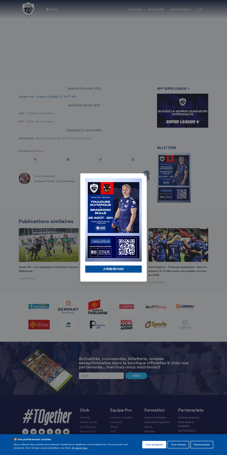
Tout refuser (178, 444)
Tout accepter (154, 444)
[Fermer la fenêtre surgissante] (146, 173)
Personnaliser (202, 444)
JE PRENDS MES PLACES (113, 269)
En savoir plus (79, 447)
